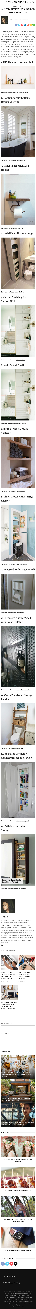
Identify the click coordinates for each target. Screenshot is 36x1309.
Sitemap (17, 1283)
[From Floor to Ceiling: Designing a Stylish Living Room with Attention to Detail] (9, 992)
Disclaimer (12, 1276)
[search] (33, 2)
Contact (4, 1276)
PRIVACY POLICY (7, 1283)
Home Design (18, 6)
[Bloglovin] (15, 1264)
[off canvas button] (3, 2)
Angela (10, 20)
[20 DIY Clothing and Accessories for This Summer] (18, 1147)
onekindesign (20, 160)
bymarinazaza (20, 491)
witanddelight (20, 360)
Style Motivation (18, 2)
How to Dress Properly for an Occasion (18, 1250)
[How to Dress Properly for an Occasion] (18, 1239)
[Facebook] (1, 945)
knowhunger (20, 612)
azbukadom (20, 292)
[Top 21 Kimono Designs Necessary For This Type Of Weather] (18, 1208)
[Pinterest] (11, 1264)
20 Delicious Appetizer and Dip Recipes (18, 1190)
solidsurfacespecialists (23, 690)
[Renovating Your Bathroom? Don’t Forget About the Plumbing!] (27, 963)
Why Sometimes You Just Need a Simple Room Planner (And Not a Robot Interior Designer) (17, 1074)
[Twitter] (2, 945)
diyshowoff (19, 228)
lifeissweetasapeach (22, 821)
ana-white (19, 748)
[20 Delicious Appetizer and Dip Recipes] (18, 1179)
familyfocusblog (21, 564)
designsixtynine (21, 423)
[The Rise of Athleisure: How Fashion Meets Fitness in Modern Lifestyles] (18, 1115)
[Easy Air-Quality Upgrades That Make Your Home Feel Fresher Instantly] (9, 963)
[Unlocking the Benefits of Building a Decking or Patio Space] (18, 1091)
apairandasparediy (22, 92)
